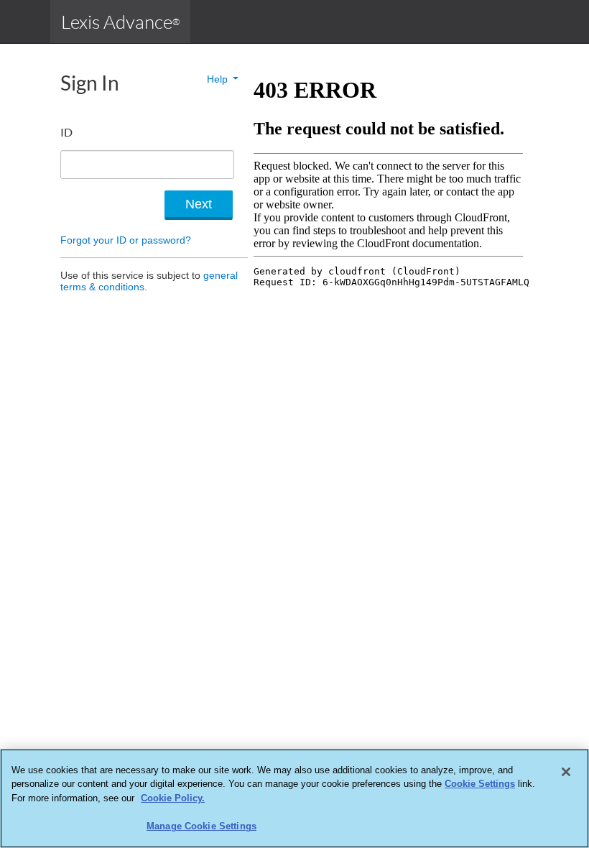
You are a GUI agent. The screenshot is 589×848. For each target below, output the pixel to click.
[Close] (566, 772)
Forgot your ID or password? (125, 240)
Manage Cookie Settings (201, 826)
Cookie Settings (480, 783)
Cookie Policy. (173, 798)
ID (66, 132)
